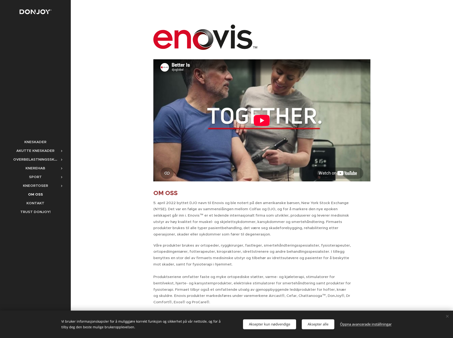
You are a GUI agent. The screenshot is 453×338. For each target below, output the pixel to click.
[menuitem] (35, 142)
